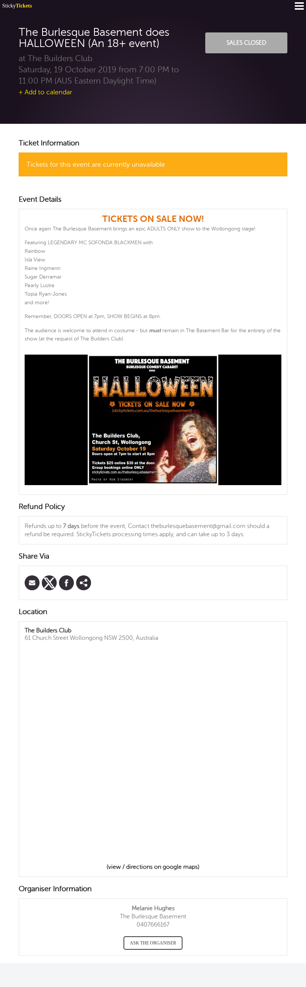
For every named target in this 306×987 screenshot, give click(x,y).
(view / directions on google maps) (153, 867)
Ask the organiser (153, 943)
